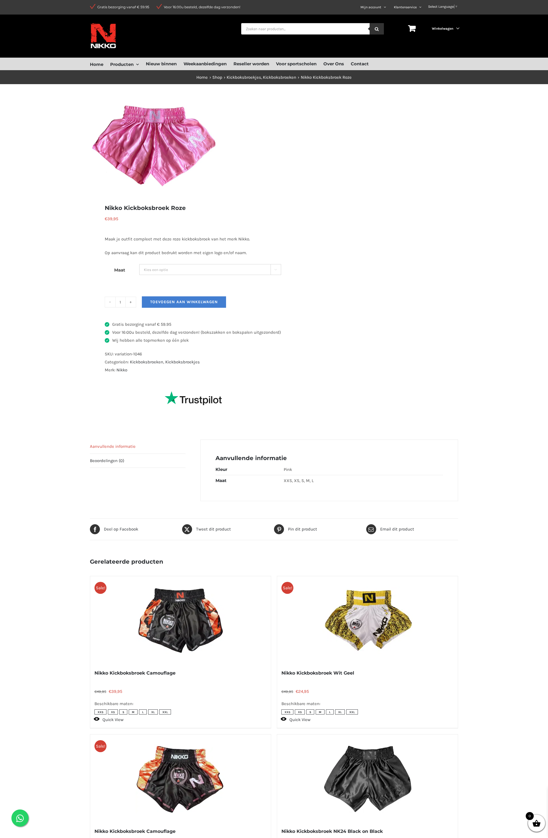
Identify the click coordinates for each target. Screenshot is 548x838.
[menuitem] (100, 64)
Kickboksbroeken (146, 362)
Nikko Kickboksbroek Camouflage (135, 673)
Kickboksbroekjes (182, 362)
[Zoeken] (377, 29)
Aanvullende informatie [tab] (113, 446)
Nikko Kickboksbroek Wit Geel (317, 673)
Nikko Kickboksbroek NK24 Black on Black (332, 831)
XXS (100, 712)
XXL (165, 712)
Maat (119, 270)
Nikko (121, 370)
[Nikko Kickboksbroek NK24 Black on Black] (367, 778)
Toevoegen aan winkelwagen (184, 301)
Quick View (113, 719)
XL (153, 712)
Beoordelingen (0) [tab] (107, 460)
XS (113, 712)
